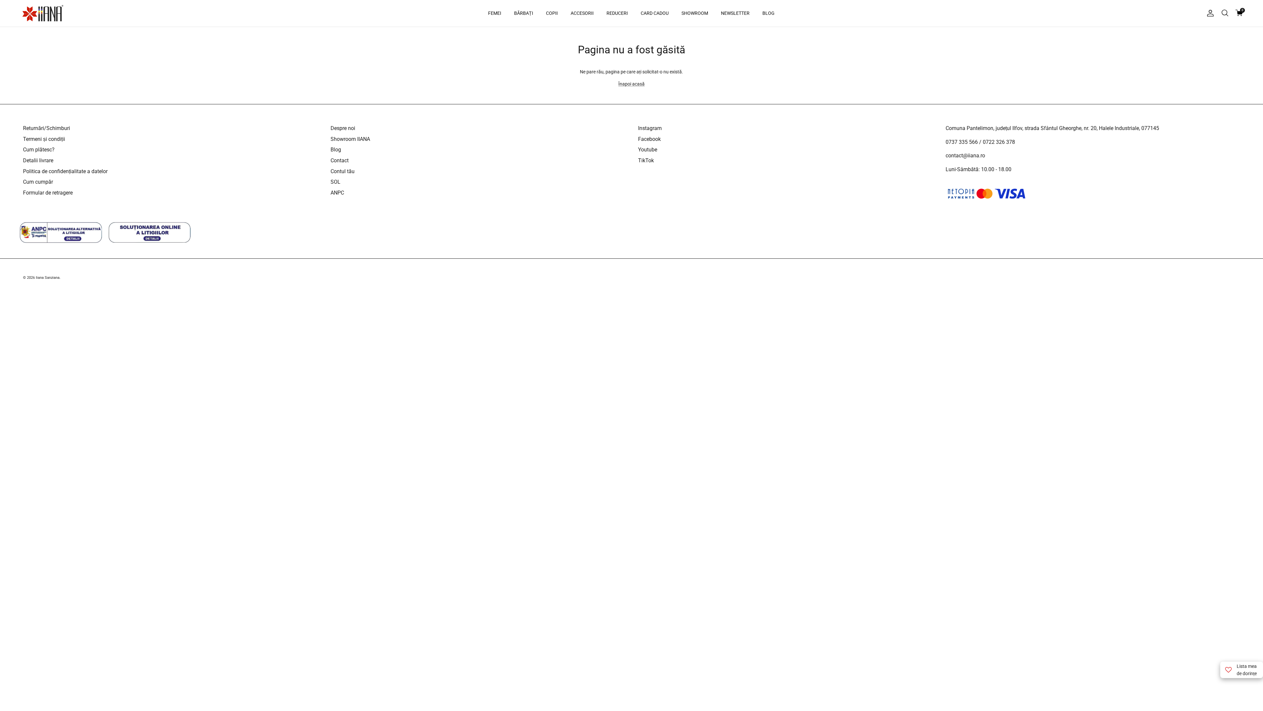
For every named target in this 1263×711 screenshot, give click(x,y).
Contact (340, 160)
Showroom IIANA (350, 139)
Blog (336, 149)
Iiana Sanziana (48, 278)
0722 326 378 (999, 142)
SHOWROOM (694, 13)
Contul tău (343, 171)
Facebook (649, 139)
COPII (552, 13)
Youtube (647, 149)
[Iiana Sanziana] (43, 13)
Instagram (650, 128)
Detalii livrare (38, 160)
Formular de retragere (48, 193)
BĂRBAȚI (523, 13)
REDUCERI (617, 13)
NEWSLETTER (735, 13)
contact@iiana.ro (965, 155)
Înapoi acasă (631, 84)
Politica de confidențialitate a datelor (65, 171)
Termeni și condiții (44, 139)
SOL (335, 182)
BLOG (768, 13)
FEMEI (494, 13)
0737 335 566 (962, 142)
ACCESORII (582, 13)
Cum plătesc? (39, 149)
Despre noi (343, 128)
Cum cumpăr (38, 182)
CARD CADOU (655, 13)
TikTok (646, 160)
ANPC (337, 193)
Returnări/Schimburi (46, 128)
